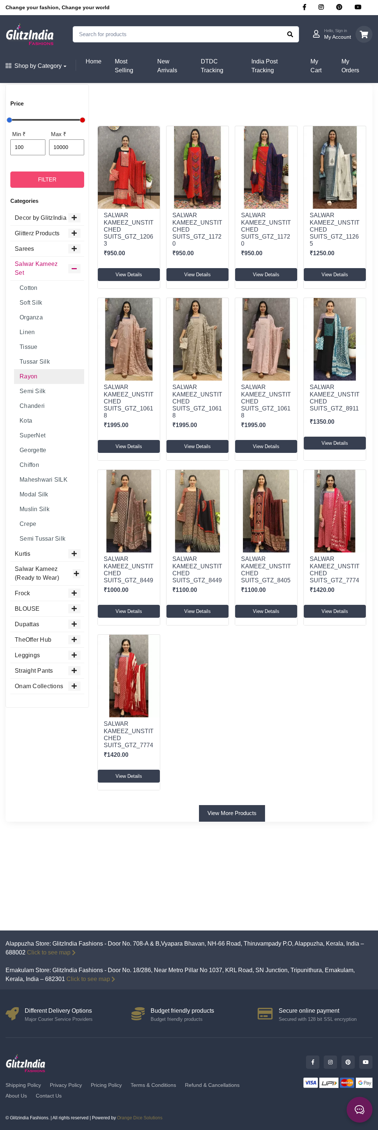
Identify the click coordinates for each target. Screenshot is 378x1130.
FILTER (47, 179)
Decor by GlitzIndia (40, 218)
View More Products (232, 813)
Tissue (29, 347)
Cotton (29, 288)
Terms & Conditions (153, 1085)
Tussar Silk (35, 361)
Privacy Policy (66, 1085)
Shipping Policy (23, 1085)
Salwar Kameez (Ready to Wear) (37, 573)
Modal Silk (34, 494)
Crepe (28, 524)
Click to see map (49, 952)
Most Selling (124, 65)
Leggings (27, 655)
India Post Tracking (264, 65)
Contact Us (49, 1096)
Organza (31, 317)
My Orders (350, 65)
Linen (27, 332)
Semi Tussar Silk (42, 538)
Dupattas (27, 624)
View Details (129, 274)
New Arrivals (167, 65)
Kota (26, 420)
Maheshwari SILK (44, 479)
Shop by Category (38, 66)
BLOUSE (27, 609)
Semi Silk (32, 391)
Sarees (24, 249)
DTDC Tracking (212, 65)
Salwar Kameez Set (36, 268)
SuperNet (32, 435)
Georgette (33, 450)
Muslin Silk (34, 509)
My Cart (316, 65)
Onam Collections (39, 686)
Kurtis (23, 554)
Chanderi (32, 406)
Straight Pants (34, 671)
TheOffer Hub (33, 640)
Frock (22, 593)
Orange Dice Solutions (139, 1117)
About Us (16, 1096)
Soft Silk (31, 302)
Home (94, 61)
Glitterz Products (37, 233)
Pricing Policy (106, 1085)
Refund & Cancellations (212, 1085)
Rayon (28, 376)
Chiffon (29, 465)
